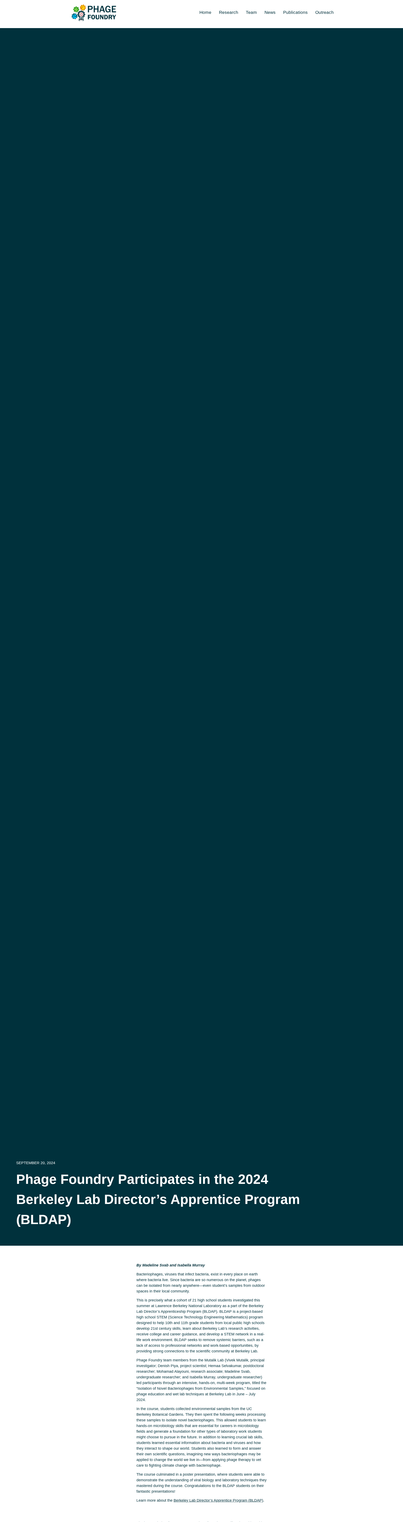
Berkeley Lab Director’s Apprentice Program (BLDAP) (218, 1500)
